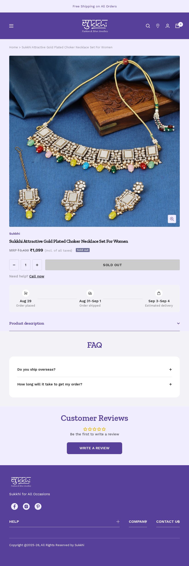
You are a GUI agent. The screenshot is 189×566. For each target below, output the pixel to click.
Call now (36, 276)
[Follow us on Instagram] (26, 506)
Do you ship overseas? (36, 369)
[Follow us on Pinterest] (38, 506)
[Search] (148, 26)
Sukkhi (14, 233)
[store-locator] (158, 26)
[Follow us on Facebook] (14, 506)
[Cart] (177, 26)
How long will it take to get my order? (49, 384)
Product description (26, 323)
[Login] (167, 26)
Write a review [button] (94, 448)
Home (13, 47)
